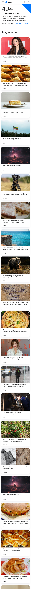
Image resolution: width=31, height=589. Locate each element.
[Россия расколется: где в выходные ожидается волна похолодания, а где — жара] (15, 187)
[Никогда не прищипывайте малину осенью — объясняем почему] (15, 433)
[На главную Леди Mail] (9, 2)
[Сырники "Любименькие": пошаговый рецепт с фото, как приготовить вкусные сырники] (15, 570)
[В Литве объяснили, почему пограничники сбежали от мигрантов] (15, 132)
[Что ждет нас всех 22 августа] (15, 488)
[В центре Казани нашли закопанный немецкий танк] (15, 461)
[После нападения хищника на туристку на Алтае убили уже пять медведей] (15, 269)
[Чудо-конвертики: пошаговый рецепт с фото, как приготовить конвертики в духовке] (15, 77)
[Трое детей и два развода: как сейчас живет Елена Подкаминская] (15, 351)
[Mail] (6, 2)
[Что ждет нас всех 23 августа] (15, 160)
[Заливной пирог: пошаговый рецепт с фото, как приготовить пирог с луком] (15, 516)
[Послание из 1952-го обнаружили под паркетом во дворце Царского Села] (15, 297)
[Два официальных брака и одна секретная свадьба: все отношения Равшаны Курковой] (15, 50)
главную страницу (22, 23)
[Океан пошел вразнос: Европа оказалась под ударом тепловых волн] (15, 242)
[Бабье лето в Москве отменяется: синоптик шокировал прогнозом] (15, 379)
